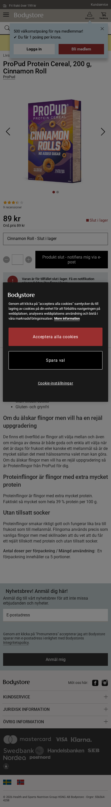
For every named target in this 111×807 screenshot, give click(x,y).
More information (67, 318)
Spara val (55, 360)
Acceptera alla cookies (55, 336)
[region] (55, 342)
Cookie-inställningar (55, 383)
